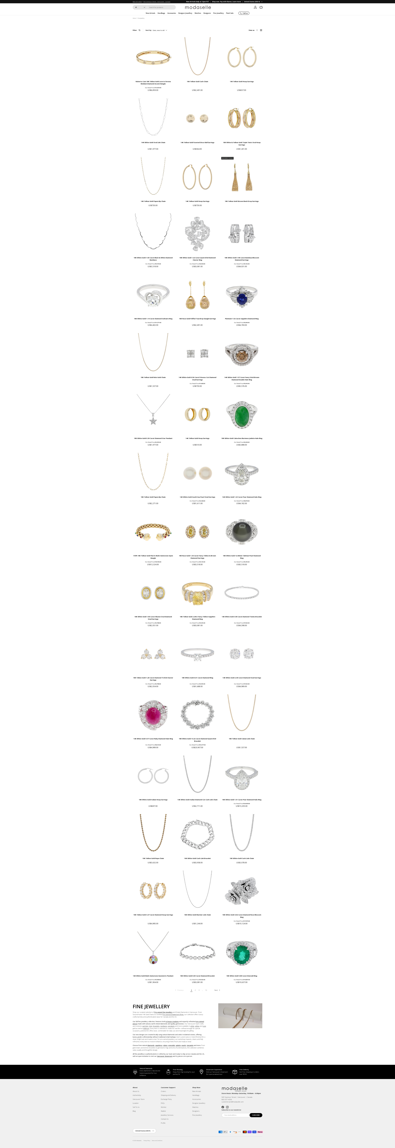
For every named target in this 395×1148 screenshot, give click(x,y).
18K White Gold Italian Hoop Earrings (153, 800)
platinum (146, 1028)
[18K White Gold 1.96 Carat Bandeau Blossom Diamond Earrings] (241, 233)
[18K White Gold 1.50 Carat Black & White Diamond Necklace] (153, 233)
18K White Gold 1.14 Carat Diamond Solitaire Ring (153, 319)
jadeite (178, 1045)
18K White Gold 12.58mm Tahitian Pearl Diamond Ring (242, 557)
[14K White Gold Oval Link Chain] (153, 118)
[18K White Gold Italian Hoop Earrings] (153, 776)
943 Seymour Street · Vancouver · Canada (156, 2)
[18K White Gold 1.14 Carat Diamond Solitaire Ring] (153, 295)
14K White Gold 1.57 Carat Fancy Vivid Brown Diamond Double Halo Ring (241, 378)
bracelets (156, 1026)
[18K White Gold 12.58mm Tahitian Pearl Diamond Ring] (241, 531)
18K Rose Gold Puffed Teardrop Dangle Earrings (197, 319)
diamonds (151, 1045)
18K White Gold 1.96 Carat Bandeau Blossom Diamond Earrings (242, 259)
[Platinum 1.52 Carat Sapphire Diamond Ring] (241, 295)
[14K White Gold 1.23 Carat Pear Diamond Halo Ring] (241, 473)
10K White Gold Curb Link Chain (242, 858)
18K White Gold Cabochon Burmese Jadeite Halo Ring (241, 438)
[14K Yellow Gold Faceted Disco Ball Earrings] (197, 118)
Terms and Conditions (157, 1140)
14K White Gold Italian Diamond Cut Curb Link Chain (197, 800)
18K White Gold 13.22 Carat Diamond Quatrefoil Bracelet (197, 740)
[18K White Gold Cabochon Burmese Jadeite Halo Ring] (241, 414)
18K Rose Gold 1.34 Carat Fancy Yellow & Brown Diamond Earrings (197, 557)
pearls (184, 1045)
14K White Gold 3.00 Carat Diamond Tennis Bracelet (242, 617)
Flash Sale (230, 13)
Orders (163, 1091)
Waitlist (163, 1111)
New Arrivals (150, 13)
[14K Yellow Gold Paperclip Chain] (153, 177)
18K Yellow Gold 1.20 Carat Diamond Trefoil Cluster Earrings (153, 679)
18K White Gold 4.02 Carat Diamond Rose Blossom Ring (241, 916)
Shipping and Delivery (168, 1095)
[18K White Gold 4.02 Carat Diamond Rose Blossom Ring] (241, 891)
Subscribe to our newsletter (231, 1110)
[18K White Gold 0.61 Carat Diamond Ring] (197, 654)
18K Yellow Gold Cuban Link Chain (242, 739)
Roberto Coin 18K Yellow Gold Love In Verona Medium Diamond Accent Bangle (153, 82)
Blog (134, 1111)
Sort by (148, 30)
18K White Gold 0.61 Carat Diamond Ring (197, 678)
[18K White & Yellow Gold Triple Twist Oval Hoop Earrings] (241, 118)
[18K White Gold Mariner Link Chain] (197, 891)
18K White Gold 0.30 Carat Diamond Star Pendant (153, 438)
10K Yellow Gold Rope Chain (153, 858)
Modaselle (139, 1140)
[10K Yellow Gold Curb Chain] (197, 57)
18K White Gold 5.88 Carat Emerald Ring (241, 976)
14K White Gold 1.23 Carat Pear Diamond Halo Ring (241, 497)
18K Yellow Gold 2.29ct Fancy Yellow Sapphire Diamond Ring (197, 618)
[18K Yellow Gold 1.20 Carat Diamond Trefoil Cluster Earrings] (153, 654)
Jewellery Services (167, 1115)
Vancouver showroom (164, 1056)
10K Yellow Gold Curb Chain (197, 81)
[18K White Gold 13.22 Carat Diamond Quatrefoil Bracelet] (197, 714)
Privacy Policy (147, 1140)
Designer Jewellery (185, 13)
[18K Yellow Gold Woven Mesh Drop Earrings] (241, 177)
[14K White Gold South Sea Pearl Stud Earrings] (197, 473)
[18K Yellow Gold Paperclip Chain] (153, 473)
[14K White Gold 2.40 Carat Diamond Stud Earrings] (241, 654)
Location (136, 1103)
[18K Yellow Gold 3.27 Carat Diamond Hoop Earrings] (153, 891)
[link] (179, 990)
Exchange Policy (166, 1099)
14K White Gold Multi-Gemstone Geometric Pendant (153, 976)
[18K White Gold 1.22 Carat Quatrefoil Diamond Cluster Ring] (197, 233)
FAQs (163, 1103)
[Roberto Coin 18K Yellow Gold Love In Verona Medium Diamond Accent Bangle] (153, 57)
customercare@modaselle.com (233, 1102)
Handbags (161, 13)
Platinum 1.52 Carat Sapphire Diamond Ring (242, 319)
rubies (165, 1045)
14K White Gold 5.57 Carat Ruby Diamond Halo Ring (153, 739)
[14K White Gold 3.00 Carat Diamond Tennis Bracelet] (241, 593)
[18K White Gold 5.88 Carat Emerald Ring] (241, 952)
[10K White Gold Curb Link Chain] (241, 834)
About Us (136, 1091)
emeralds (171, 1045)
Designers (207, 13)
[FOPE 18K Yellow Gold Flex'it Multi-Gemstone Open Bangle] (153, 531)
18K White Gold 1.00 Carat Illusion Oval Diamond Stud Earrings (153, 618)
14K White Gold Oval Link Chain (153, 142)
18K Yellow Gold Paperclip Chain (153, 497)
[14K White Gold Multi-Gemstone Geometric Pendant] (153, 952)
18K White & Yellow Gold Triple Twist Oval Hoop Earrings (242, 143)
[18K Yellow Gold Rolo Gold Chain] (153, 353)
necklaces (163, 1026)
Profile (163, 1123)
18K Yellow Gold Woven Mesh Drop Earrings (242, 201)
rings (150, 1026)
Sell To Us (136, 1107)
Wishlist (163, 1107)
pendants (171, 1026)
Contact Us (164, 1119)
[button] (261, 7)
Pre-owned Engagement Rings (173, 1014)
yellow (197, 1026)
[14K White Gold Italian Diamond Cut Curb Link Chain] (197, 776)
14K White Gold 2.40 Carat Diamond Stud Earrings (241, 678)
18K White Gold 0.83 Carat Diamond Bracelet (197, 976)
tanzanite (190, 1045)
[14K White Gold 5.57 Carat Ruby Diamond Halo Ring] (153, 714)
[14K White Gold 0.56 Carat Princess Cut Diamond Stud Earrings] (197, 353)
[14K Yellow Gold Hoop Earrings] (241, 57)
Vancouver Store (139, 1099)
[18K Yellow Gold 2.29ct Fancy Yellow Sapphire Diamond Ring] (197, 593)
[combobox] (154, 7)
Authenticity (137, 1095)
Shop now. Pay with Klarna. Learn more (226, 2)
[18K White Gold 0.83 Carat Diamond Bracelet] (197, 952)
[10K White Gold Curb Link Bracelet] (197, 834)
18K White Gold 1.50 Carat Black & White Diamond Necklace (153, 259)
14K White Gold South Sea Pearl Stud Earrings (197, 497)
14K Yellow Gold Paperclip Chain (153, 201)
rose (204, 1026)
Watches (198, 13)
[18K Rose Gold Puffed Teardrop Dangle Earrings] (197, 295)
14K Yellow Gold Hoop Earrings (242, 81)
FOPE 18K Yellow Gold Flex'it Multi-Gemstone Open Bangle (153, 557)
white (192, 1026)
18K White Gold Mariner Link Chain (197, 915)
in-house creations (172, 1021)
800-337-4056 (137, 2)
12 (206, 990)
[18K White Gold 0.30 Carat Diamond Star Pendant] (153, 414)
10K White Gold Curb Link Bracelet (197, 858)
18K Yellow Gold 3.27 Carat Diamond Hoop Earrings (153, 915)
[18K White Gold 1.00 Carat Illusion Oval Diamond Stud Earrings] (153, 593)
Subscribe (256, 1115)
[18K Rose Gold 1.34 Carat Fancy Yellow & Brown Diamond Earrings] (197, 531)
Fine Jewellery (218, 13)
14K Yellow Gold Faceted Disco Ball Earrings (197, 142)
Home (134, 18)
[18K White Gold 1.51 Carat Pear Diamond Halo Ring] (241, 776)
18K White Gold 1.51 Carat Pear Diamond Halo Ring (241, 800)
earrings (145, 1026)
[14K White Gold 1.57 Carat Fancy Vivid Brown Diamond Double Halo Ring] (241, 353)
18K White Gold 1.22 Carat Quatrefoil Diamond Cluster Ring (197, 259)
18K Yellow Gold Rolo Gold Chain (153, 377)
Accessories (171, 13)
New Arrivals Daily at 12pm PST (197, 2)
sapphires (158, 1045)
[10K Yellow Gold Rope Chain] (153, 834)
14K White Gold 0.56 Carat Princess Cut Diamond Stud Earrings (197, 378)
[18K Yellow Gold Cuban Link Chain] (241, 714)
